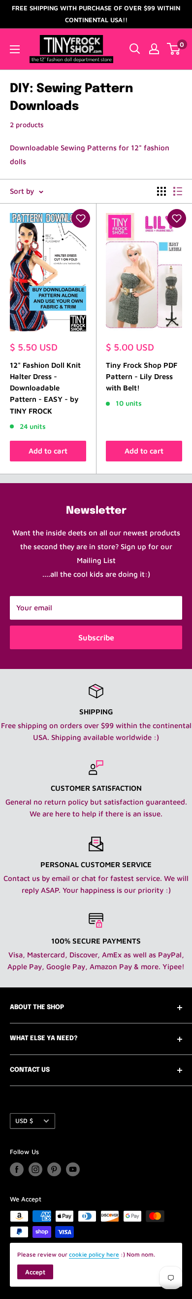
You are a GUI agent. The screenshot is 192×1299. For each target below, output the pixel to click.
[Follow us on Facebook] (17, 1169)
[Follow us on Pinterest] (54, 1169)
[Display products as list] (177, 191)
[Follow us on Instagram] (35, 1169)
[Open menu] (15, 49)
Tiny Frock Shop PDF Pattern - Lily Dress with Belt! (141, 376)
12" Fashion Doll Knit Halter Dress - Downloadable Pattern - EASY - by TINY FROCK (45, 388)
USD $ (24, 1120)
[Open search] (134, 48)
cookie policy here (94, 1254)
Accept (35, 1272)
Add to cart (48, 451)
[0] (174, 49)
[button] (80, 218)
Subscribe (96, 637)
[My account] (154, 48)
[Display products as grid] (161, 191)
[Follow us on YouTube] (73, 1169)
